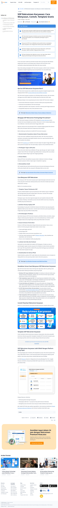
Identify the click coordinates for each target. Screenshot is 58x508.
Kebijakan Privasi (4, 506)
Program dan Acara (24, 494)
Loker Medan (13, 490)
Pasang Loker (53, 2)
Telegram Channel (33, 489)
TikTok (31, 493)
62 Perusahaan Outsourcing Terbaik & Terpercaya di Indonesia (47, 473)
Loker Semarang (14, 491)
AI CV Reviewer (4, 493)
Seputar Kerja (13, 2)
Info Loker (3, 486)
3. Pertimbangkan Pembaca (8, 24)
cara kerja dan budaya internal (32, 289)
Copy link (33, 417)
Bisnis (21, 489)
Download (36, 343)
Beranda (2, 484)
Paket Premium (4, 489)
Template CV (36, 2)
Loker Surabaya (13, 487)
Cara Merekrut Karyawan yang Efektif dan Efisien (36, 261)
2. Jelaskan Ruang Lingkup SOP (8, 22)
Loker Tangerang (14, 493)
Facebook (40, 417)
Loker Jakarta (13, 486)
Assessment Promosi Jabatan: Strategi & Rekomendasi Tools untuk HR (28, 473)
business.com (26, 142)
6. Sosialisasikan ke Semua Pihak (8, 32)
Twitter (47, 417)
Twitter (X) (32, 491)
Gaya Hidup (22, 490)
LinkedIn (53, 417)
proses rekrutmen (45, 120)
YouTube (31, 494)
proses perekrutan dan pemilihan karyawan (37, 92)
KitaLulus (24, 359)
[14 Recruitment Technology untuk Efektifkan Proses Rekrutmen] (10, 463)
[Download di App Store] (53, 486)
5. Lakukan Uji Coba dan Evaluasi (7, 29)
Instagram (32, 487)
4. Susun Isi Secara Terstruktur (8, 26)
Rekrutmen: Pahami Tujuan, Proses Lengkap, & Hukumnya (38, 112)
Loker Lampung (14, 494)
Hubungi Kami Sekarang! (36, 443)
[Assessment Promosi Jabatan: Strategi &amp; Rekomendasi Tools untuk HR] (29, 463)
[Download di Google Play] (44, 486)
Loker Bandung (13, 489)
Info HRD (20, 2)
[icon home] (18, 8)
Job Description (28, 2)
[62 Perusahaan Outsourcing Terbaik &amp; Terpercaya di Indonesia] (48, 463)
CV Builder (3, 490)
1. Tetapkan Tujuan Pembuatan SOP (8, 20)
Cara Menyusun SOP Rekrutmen (8, 18)
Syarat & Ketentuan (11, 506)
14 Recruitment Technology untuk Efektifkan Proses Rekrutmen (8, 473)
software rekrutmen (39, 235)
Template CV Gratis (4, 492)
